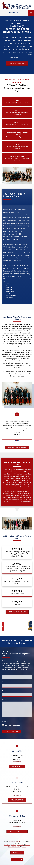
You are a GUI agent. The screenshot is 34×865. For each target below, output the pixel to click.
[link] (17, 5)
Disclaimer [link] (7, 845)
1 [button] (15, 440)
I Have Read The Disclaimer (12, 725)
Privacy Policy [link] (20, 845)
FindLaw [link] (24, 846)
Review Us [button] (17, 853)
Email (4, 691)
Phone (4, 682)
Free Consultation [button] (17, 63)
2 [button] (16, 440)
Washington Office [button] (17, 831)
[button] (31, 13)
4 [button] (18, 440)
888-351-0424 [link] (14, 13)
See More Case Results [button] (17, 612)
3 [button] (17, 440)
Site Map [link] (13, 845)
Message (4, 699)
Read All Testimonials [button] (17, 447)
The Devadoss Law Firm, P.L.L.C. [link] (16, 841)
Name (4, 673)
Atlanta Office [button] (17, 800)
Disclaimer (5, 721)
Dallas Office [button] (17, 766)
